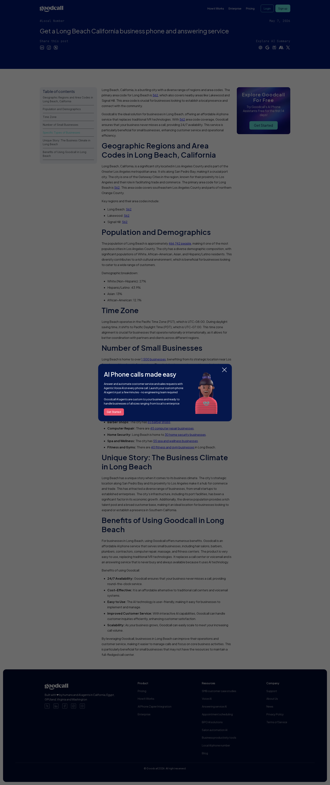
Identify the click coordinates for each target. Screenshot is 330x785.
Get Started (114, 411)
